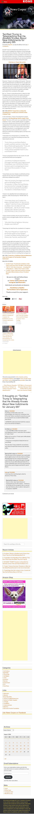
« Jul (5, 758)
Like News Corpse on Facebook (14, 712)
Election (5, 681)
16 (6, 748)
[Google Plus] (29, 1)
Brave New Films (7, 696)
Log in (6, 788)
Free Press (6, 686)
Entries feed (8, 790)
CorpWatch (6, 703)
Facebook (21, 280)
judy (6, 472)
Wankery (11, 378)
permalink (22, 380)
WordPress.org (8, 793)
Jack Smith (5, 380)
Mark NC (10, 44)
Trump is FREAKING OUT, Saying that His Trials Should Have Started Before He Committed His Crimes (8, 337)
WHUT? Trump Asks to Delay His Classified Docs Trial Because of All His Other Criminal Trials (14, 112)
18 (13, 748)
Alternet (5, 695)
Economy (5, 679)
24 (9, 751)
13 (20, 745)
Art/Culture (6, 671)
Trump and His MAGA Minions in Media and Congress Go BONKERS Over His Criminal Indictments (8, 317)
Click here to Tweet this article (17, 62)
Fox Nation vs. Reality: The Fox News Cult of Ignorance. (17, 288)
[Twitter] (26, 1)
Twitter (12, 280)
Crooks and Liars (7, 705)
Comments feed (9, 791)
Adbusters (6, 693)
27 (20, 751)
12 (17, 745)
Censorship (6, 674)
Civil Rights (6, 676)
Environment (6, 682)
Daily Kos (5, 706)
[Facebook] (24, 1)
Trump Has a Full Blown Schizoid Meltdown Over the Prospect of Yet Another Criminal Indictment (17, 257)
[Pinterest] (31, 1)
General (21, 377)
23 (6, 751)
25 (13, 751)
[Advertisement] (17, 362)
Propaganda (5, 378)
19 (17, 748)
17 (9, 748)
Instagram (12, 282)
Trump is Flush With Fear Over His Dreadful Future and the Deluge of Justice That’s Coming (22, 317)
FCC (4, 684)
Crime (17, 377)
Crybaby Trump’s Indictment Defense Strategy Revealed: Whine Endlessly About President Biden (18, 272)
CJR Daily (5, 701)
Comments (5, 46)
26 (17, 751)
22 (28, 748)
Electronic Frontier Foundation (11, 708)
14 (24, 745)
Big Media (5, 672)
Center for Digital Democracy (10, 698)
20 (20, 748)
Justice (25, 377)
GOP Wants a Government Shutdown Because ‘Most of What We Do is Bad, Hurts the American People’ (24, 389)
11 (13, 745)
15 (28, 745)
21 (24, 748)
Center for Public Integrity (10, 700)
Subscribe (8, 777)
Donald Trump (27, 378)
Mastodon (21, 282)
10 (9, 745)
